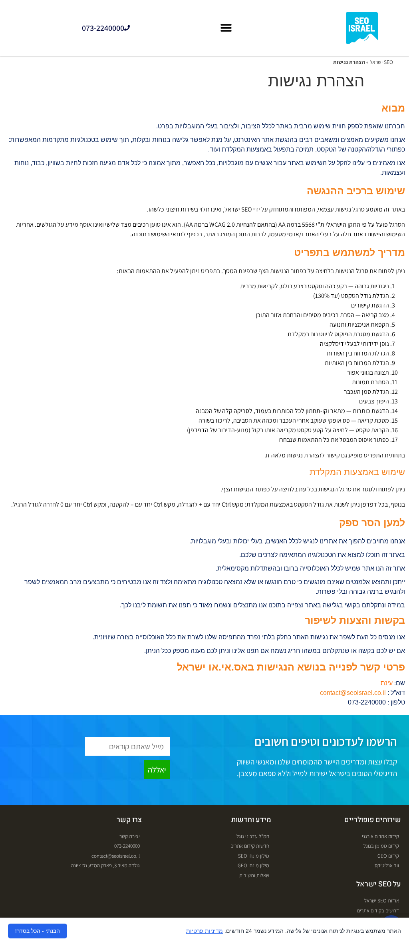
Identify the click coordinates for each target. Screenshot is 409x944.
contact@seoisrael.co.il (353, 692)
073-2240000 (103, 28)
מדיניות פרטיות (204, 931)
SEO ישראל (381, 62)
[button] (226, 28)
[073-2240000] (127, 28)
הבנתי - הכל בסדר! (37, 931)
